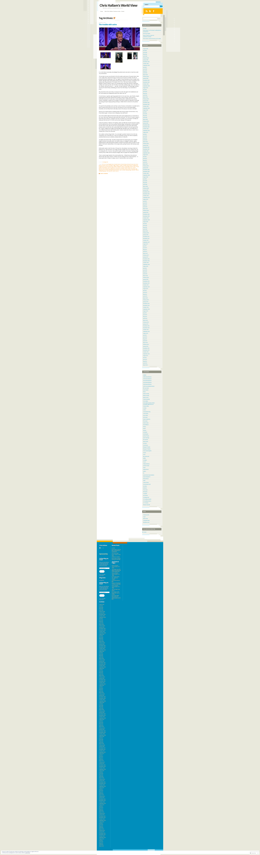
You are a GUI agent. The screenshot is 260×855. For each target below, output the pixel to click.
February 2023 (146, 121)
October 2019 (146, 195)
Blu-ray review (146, 388)
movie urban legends (147, 450)
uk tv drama (145, 495)
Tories (113, 171)
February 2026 (146, 57)
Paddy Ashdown (146, 463)
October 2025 (146, 63)
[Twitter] (150, 11)
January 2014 (145, 324)
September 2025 (146, 65)
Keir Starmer (145, 439)
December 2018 (146, 214)
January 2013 (145, 346)
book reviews (145, 389)
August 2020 (145, 177)
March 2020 (145, 186)
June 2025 (145, 69)
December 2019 (146, 191)
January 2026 (145, 59)
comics (144, 409)
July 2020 (145, 178)
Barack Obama (124, 164)
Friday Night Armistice (129, 166)
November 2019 (146, 193)
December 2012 (146, 348)
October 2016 (146, 262)
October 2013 (146, 329)
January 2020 (145, 190)
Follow (102, 571)
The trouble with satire (108, 25)
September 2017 (146, 242)
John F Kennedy (146, 437)
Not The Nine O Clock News (119, 168)
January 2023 (145, 123)
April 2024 (145, 95)
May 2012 (145, 361)
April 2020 (145, 184)
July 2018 (145, 223)
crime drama (145, 413)
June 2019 (145, 203)
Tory (116, 171)
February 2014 (146, 322)
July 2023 (145, 111)
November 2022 (146, 126)
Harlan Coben (145, 422)
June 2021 (145, 158)
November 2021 (146, 149)
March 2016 (145, 275)
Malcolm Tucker (102, 168)
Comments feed (146, 520)
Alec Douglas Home (110, 164)
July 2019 (145, 201)
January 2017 (145, 257)
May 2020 (145, 182)
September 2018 (146, 219)
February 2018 (146, 232)
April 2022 (145, 139)
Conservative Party (146, 411)
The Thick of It (109, 171)
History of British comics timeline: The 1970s (116, 566)
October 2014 (146, 307)
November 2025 (146, 61)
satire (144, 480)
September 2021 (146, 152)
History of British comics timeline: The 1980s (116, 586)
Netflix (144, 458)
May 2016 (145, 271)
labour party (145, 441)
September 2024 (146, 85)
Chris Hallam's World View (118, 5)
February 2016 (146, 277)
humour (118, 167)
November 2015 (146, 283)
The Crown (145, 489)
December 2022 (146, 124)
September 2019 (146, 197)
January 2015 (145, 301)
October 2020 (146, 173)
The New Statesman (102, 171)
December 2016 (146, 258)
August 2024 (145, 87)
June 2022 (145, 136)
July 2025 (145, 67)
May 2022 (145, 137)
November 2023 (146, 104)
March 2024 (145, 97)
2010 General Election (147, 378)
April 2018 (145, 229)
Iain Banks (145, 432)
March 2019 (145, 208)
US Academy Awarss (147, 501)
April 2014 (145, 318)
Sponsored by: (103, 554)
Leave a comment (104, 173)
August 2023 (145, 110)
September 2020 (146, 175)
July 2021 (145, 156)
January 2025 (145, 78)
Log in (144, 516)
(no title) (144, 28)
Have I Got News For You (112, 167)
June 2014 (145, 314)
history (144, 426)
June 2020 (145, 180)
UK (117, 171)
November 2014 (146, 305)
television (145, 487)
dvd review (145, 417)
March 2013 (145, 342)
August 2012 (145, 355)
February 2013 (146, 344)
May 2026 (145, 54)
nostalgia (145, 460)
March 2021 (145, 164)
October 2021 (146, 150)
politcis (126, 168)
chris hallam (110, 165)
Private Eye (133, 168)
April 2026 (145, 56)
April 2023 (145, 117)
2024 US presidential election (148, 386)
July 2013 (145, 335)
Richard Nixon (146, 478)
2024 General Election (147, 384)
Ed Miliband (119, 166)
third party (145, 491)
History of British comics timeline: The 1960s (116, 574)
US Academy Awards (147, 499)
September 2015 (146, 286)
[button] (105, 55)
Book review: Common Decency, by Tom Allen (152, 38)
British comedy (146, 395)
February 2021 (146, 165)
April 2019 (145, 206)
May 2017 (145, 249)
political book (145, 469)
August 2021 (145, 154)
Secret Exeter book (147, 484)
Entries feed (145, 518)
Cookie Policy (27, 852)
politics (144, 471)
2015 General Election (147, 380)
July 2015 (145, 290)
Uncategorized (105, 162)
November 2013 (146, 327)
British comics (146, 397)
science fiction (146, 482)
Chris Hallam (145, 401)
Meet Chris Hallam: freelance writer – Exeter (114, 11)
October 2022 (146, 128)
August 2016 (145, 266)
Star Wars (145, 486)
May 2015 (145, 294)
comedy (120, 165)
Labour (134, 167)
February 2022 (146, 143)
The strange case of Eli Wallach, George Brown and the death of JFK (116, 570)
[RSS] (146, 11)
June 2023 (145, 113)
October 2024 (146, 84)
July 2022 (145, 134)
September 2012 (146, 353)
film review (145, 421)
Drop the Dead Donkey (109, 166)
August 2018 (145, 221)
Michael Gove (107, 168)
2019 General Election (147, 382)
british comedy (146, 393)
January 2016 (145, 279)
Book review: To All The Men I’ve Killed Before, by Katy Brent (116, 550)
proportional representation (148, 475)
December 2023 (146, 102)
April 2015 (145, 296)
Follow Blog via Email (103, 559)
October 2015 (146, 284)
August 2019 (145, 199)
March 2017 (145, 253)
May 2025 (145, 71)
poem (144, 467)
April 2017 (145, 251)
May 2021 (145, 160)
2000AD (144, 375)
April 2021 (145, 162)
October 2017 (146, 240)
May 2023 (145, 115)
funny (134, 166)
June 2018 (145, 225)
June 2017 (145, 247)
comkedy (124, 165)
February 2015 (146, 299)
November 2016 (146, 260)
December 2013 (146, 325)
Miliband (112, 168)
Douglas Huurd (101, 166)
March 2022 (145, 141)
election (123, 166)
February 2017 (146, 255)
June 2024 (145, 91)
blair (135, 164)
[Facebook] (153, 11)
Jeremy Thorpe (146, 435)
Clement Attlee (146, 406)
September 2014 (146, 309)
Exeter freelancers (146, 419)
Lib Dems (145, 443)
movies (144, 452)
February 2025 (146, 76)
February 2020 (146, 188)
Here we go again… (147, 33)
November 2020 (146, 171)
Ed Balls (115, 166)
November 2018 (146, 216)
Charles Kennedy (146, 399)
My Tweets (144, 532)
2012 (105, 164)
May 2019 (145, 204)
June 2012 (145, 359)
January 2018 (145, 234)
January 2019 (145, 212)
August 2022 (145, 132)
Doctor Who (145, 415)
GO (161, 6)
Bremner (104, 165)
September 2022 (146, 130)
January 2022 (145, 145)
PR (143, 473)
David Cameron (129, 165)
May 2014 (145, 316)
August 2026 (145, 48)
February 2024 (146, 98)
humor (144, 428)
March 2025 (145, 74)
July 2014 (145, 312)
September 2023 (146, 108)
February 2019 (146, 210)
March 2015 (145, 298)
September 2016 (146, 264)
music (144, 454)
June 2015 (145, 292)
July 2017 (145, 245)
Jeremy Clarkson (125, 167)
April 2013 (145, 340)
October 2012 (146, 351)
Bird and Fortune (130, 164)
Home (101, 11)
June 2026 (145, 52)
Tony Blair (145, 493)
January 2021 (145, 167)
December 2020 (146, 169)
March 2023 (145, 119)
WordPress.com (146, 522)
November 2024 (146, 82)
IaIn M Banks (145, 434)
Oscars (144, 461)
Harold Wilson (104, 167)
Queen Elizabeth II (146, 476)
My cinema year (146, 456)
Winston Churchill (146, 504)
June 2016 (145, 270)
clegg (114, 165)
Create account (146, 514)
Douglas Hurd (135, 165)
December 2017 (146, 236)
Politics (129, 168)
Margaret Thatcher (147, 448)
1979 (103, 164)
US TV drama (145, 502)
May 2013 (145, 338)
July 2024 (145, 89)
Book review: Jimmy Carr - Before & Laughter (115, 578)
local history (145, 445)
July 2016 (145, 268)
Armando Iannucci (117, 164)
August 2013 (145, 333)
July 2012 (145, 357)
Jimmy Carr (130, 167)
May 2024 (145, 93)
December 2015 (146, 281)
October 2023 (146, 106)
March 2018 (145, 231)
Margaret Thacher (146, 447)
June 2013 (145, 337)
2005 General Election (147, 376)
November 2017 (146, 238)
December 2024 (146, 80)
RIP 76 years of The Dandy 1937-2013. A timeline (116, 593)
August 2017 (145, 244)
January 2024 (145, 100)
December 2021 (146, 147)
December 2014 (146, 303)
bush (107, 165)
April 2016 (145, 273)
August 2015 (145, 288)
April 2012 (145, 363)
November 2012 (146, 350)
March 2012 (145, 364)
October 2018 (146, 217)
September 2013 (146, 331)
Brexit (144, 391)
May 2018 (145, 227)
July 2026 (145, 50)
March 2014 (145, 320)
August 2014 (145, 310)
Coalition (117, 165)
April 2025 (145, 72)
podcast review (146, 465)
